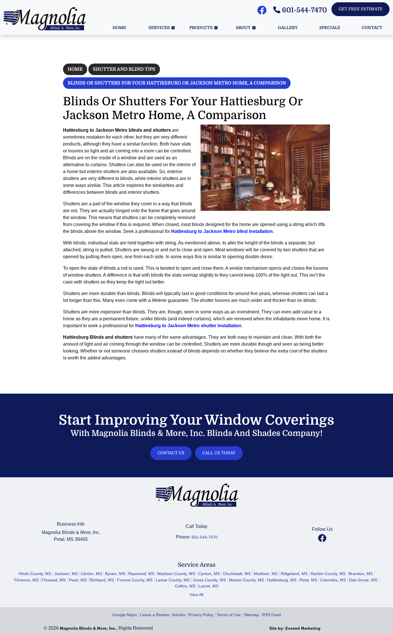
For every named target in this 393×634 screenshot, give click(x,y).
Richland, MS (102, 580)
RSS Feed (271, 614)
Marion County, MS (246, 580)
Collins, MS (185, 586)
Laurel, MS (208, 586)
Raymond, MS (141, 573)
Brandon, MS (361, 573)
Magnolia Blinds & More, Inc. (88, 628)
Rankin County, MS (328, 573)
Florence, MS (26, 580)
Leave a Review (154, 614)
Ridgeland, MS (294, 573)
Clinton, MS (91, 573)
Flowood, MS (54, 580)
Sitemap (251, 614)
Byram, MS (115, 573)
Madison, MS (266, 573)
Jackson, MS (66, 573)
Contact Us (170, 453)
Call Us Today (219, 453)
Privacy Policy (200, 614)
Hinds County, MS (35, 573)
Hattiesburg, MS (281, 580)
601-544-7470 (303, 10)
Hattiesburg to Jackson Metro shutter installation (188, 325)
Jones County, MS (209, 580)
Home (75, 69)
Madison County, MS (176, 573)
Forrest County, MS (134, 580)
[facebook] (322, 538)
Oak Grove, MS (363, 580)
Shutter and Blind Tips (124, 69)
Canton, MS (209, 573)
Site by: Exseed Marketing (294, 628)
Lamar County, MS (173, 580)
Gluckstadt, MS (237, 573)
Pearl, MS (78, 580)
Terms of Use (229, 614)
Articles (178, 614)
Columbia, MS (333, 580)
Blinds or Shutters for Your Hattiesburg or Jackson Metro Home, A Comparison (177, 83)
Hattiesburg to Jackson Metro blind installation (222, 231)
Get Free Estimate (360, 9)
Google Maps (124, 614)
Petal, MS (308, 580)
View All (196, 594)
